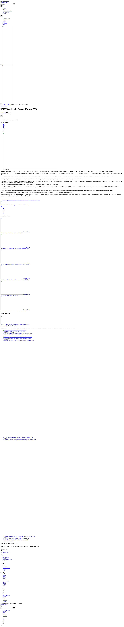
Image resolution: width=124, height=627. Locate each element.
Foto (4, 570)
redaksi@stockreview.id (5, 552)
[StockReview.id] (4, 2)
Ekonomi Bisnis (4, 106)
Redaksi (4, 9)
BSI (4, 585)
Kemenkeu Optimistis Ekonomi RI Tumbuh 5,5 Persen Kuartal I (14, 311)
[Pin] (4, 129)
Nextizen (5, 13)
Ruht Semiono (3, 112)
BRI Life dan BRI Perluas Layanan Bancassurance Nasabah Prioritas (15, 279)
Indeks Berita (6, 12)
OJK (4, 578)
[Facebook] (3, 124)
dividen (4, 583)
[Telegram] (3, 127)
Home (4, 8)
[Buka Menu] (2, 6)
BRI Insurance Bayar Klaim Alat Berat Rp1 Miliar (11, 295)
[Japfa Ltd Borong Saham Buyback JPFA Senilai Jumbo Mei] (16, 538)
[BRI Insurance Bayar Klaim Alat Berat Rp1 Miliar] (12, 294)
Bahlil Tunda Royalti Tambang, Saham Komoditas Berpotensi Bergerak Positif (19, 536)
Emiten (4, 577)
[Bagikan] (2, 116)
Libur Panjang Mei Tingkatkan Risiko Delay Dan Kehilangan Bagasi (15, 248)
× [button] (1, 605)
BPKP (24, 200)
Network (5, 566)
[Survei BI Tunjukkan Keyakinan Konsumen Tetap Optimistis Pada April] (12, 263)
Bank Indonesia (6, 581)
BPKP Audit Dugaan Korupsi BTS (33, 200)
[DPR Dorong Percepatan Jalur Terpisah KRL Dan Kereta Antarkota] (17, 337)
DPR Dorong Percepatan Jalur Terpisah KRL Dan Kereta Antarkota (17, 338)
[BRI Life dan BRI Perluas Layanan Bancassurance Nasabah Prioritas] (12, 278)
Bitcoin (4, 584)
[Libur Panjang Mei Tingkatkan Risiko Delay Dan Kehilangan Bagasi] (12, 247)
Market (4, 565)
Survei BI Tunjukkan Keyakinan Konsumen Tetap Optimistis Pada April (15, 264)
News (4, 569)
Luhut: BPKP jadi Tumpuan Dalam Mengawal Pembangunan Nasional (15, 324)
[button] (14, 4)
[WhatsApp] (3, 130)
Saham (4, 575)
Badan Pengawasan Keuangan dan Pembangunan (13, 200)
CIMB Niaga (5, 580)
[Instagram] (3, 590)
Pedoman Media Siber (7, 11)
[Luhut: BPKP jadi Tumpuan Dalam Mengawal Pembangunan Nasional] (6, 323)
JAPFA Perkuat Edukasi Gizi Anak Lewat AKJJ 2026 (12, 232)
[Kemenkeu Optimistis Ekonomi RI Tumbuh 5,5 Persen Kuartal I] (12, 309)
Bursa (4, 576)
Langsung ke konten (5, 1)
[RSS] (3, 593)
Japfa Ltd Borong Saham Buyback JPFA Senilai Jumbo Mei (15, 539)
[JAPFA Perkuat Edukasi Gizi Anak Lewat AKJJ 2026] (12, 231)
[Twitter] (4, 126)
